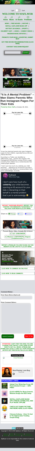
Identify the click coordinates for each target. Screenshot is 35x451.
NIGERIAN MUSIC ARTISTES (16, 33)
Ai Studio (19, 20)
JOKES (16, 31)
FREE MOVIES (15, 23)
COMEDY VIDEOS (26, 31)
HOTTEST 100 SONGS (13, 28)
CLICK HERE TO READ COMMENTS (12, 273)
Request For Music (15, 435)
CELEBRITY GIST (6, 31)
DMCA (12, 434)
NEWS (7, 23)
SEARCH (26, 52)
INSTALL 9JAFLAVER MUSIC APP (16, 26)
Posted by (4, 107)
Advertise (6, 435)
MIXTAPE (25, 23)
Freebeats (28, 20)
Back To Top (28, 336)
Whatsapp (12, 213)
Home (5, 20)
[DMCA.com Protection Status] (17, 429)
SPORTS (25, 28)
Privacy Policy (19, 434)
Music (11, 20)
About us (6, 434)
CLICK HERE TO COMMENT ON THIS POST (14, 268)
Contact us (28, 434)
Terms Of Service (27, 435)
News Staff (11, 107)
